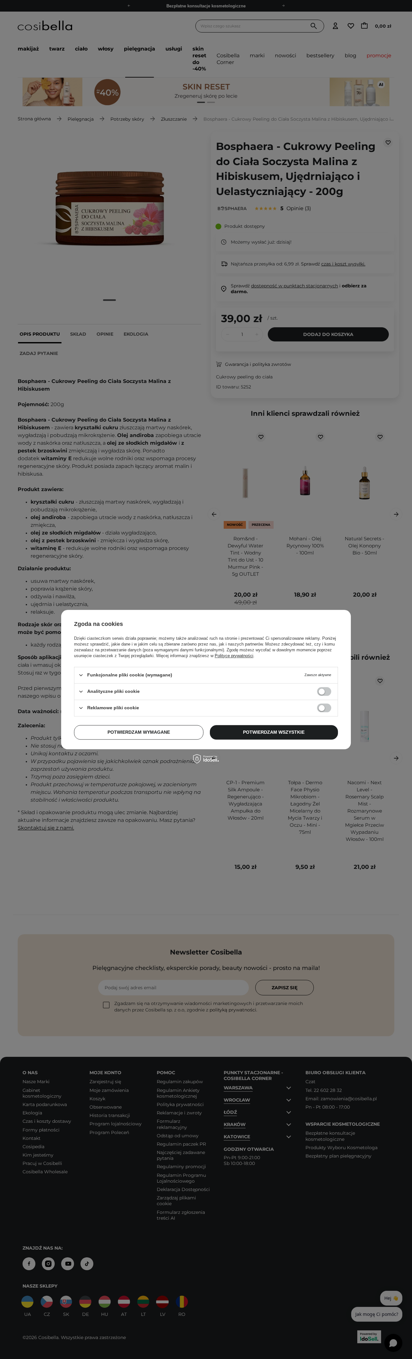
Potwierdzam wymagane (139, 732)
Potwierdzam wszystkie (273, 732)
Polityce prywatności (234, 655)
